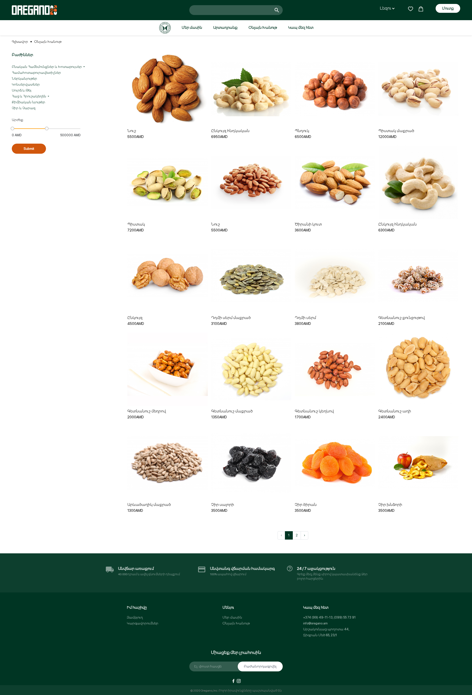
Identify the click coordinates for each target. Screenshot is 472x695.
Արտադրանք (225, 28)
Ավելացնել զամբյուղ (167, 114)
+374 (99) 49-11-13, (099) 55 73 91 (329, 617)
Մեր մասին (192, 28)
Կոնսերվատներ (26, 84)
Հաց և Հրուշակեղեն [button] (29, 96)
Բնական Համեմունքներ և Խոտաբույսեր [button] (47, 67)
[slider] (12, 128)
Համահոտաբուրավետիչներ (36, 73)
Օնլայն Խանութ (263, 28)
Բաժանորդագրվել (260, 666)
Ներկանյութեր (24, 78)
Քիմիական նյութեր (28, 102)
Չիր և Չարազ (23, 108)
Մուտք (448, 8)
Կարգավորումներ (142, 623)
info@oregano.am (315, 623)
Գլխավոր (20, 42)
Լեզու (386, 8)
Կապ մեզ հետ (300, 28)
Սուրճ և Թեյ (21, 90)
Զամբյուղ (135, 617)
